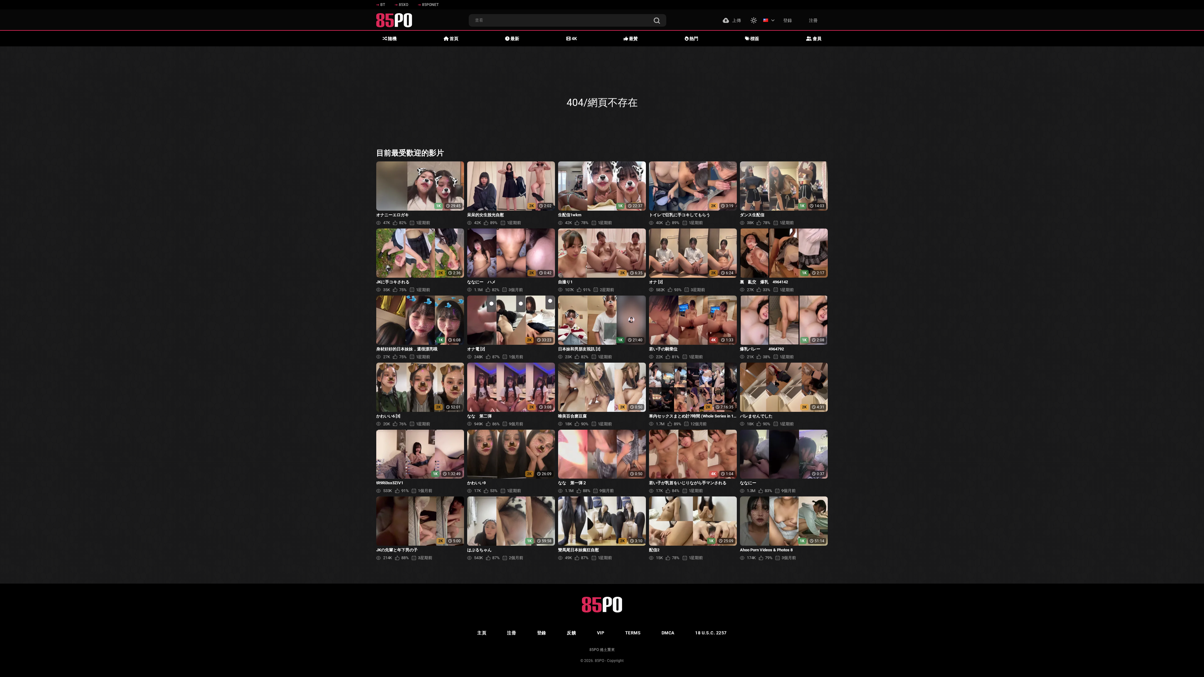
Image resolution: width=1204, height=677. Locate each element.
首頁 (453, 38)
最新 (514, 38)
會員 (816, 38)
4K (574, 38)
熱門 (693, 38)
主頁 (481, 632)
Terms (633, 632)
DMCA (668, 632)
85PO (599, 661)
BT (382, 5)
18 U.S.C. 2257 (711, 632)
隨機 (392, 38)
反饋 (571, 632)
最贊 (633, 38)
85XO (403, 5)
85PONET (430, 5)
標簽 (754, 38)
